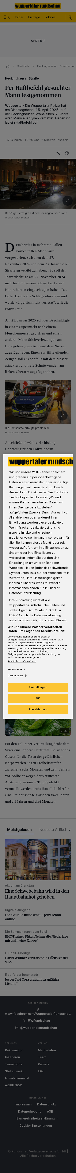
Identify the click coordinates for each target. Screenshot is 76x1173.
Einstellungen (38, 687)
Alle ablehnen (38, 709)
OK (38, 698)
